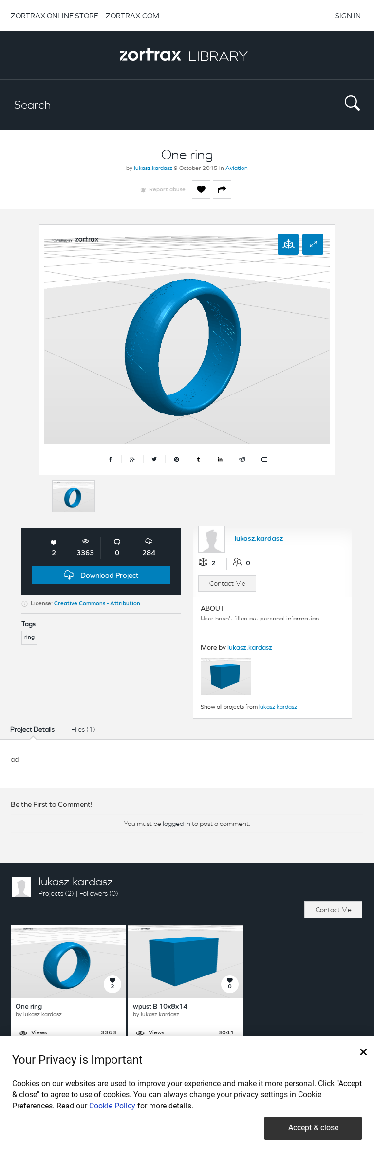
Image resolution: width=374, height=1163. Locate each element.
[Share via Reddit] (242, 459)
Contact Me (227, 583)
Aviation (236, 168)
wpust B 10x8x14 (160, 1007)
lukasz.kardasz (153, 168)
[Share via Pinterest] (176, 459)
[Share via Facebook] (111, 459)
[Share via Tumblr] (198, 459)
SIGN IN (348, 15)
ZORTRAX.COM (132, 15)
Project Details (32, 729)
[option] (73, 496)
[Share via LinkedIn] (220, 459)
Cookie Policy (112, 1105)
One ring (29, 1007)
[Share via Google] (133, 459)
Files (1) (83, 729)
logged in (176, 823)
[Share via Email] (264, 459)
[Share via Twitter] (155, 459)
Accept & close (313, 1127)
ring (29, 637)
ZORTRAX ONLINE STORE (54, 15)
